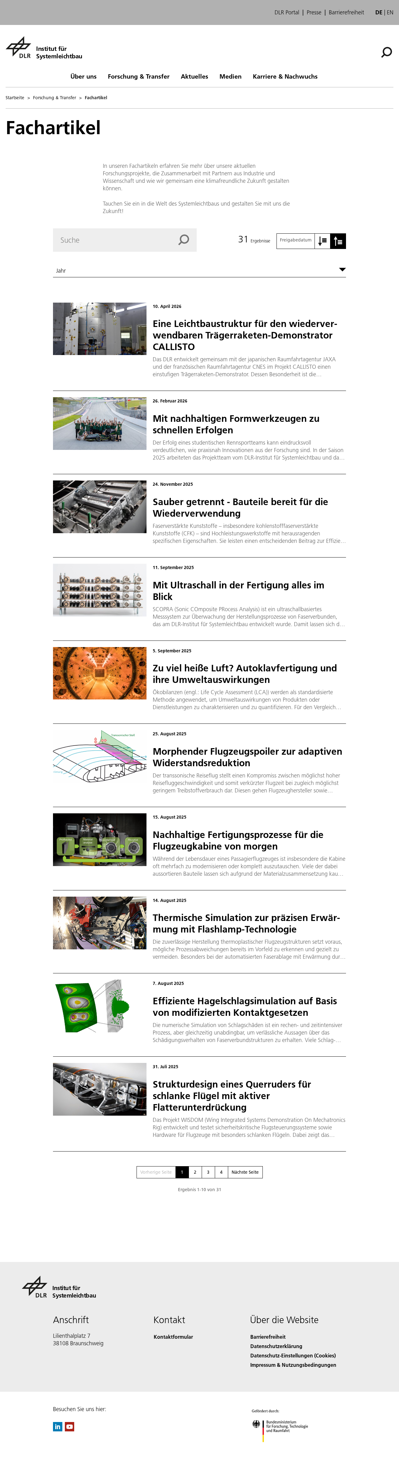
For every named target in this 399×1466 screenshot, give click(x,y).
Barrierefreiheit (346, 12)
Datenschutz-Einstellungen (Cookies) (293, 1355)
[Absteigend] (338, 241)
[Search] (187, 240)
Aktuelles (194, 76)
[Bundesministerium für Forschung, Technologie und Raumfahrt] (286, 1448)
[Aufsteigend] (322, 241)
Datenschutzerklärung (276, 1346)
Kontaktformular (173, 1336)
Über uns (83, 76)
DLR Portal (287, 12)
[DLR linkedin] (57, 1429)
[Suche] (387, 52)
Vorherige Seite (156, 1172)
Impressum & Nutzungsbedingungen (293, 1364)
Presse (314, 12)
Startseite (15, 97)
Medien (230, 76)
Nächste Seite (245, 1172)
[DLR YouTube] (69, 1429)
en (390, 12)
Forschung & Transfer (139, 76)
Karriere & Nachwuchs (285, 76)
